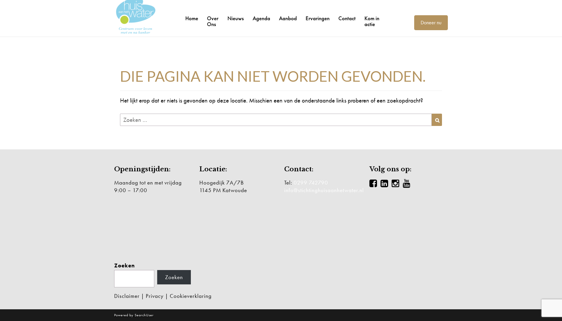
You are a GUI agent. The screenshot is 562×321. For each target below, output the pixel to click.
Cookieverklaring (191, 296)
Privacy (155, 296)
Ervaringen (318, 18)
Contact (347, 18)
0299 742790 (311, 182)
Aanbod (288, 18)
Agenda (261, 18)
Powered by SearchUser (134, 315)
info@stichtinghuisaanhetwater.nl (324, 190)
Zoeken (124, 266)
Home (191, 18)
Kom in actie (371, 21)
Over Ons (212, 21)
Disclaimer (127, 296)
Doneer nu (431, 22)
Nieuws (235, 18)
